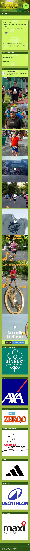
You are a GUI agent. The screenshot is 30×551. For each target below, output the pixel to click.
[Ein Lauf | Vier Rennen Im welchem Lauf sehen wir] (15, 248)
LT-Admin (17, 28)
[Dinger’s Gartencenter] (15, 374)
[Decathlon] (15, 509)
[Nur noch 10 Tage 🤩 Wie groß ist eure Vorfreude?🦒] (15, 301)
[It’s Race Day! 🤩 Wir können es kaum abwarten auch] (15, 195)
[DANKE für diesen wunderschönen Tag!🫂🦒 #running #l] (15, 169)
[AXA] (15, 405)
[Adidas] (15, 470)
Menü (6, 13)
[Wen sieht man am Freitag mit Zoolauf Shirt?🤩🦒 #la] (15, 222)
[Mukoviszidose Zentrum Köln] (15, 455)
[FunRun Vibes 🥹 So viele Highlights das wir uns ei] (15, 116)
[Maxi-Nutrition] (15, 540)
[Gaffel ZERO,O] (15, 424)
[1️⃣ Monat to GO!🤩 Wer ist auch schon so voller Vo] (15, 90)
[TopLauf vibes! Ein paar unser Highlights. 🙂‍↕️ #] (15, 143)
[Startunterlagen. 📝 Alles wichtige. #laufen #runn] (15, 274)
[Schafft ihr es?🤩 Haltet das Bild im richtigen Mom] (15, 327)
